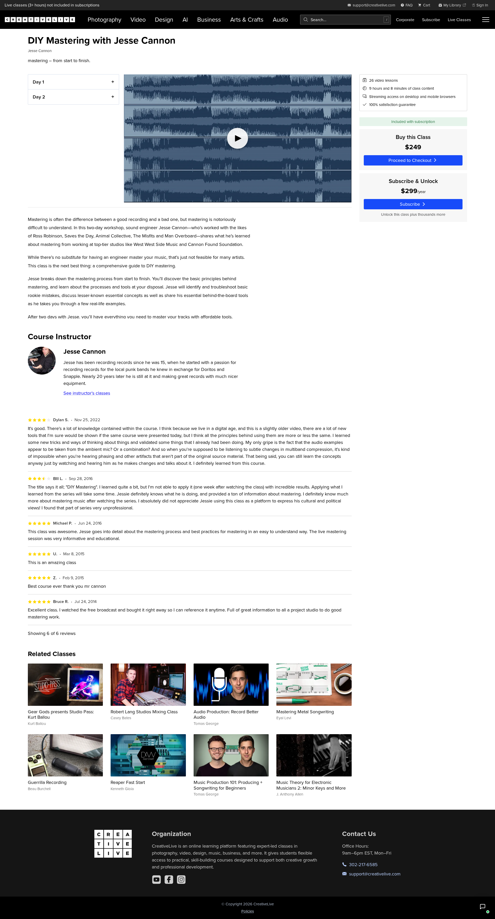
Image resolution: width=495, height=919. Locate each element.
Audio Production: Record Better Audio (226, 714)
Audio (280, 19)
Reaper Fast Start (128, 782)
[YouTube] (156, 879)
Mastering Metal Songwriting (305, 711)
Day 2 (39, 97)
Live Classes (459, 19)
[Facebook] (169, 879)
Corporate (405, 19)
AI (185, 19)
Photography (104, 19)
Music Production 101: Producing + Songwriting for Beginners (228, 785)
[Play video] (237, 138)
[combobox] (345, 19)
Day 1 (38, 82)
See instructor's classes (86, 393)
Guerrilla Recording (47, 782)
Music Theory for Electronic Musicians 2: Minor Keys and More (311, 785)
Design (164, 19)
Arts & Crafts (246, 19)
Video (138, 19)
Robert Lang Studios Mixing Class (144, 711)
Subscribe (431, 19)
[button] (482, 906)
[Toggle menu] (485, 19)
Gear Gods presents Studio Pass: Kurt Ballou (61, 714)
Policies (247, 911)
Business (209, 19)
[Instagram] (181, 879)
